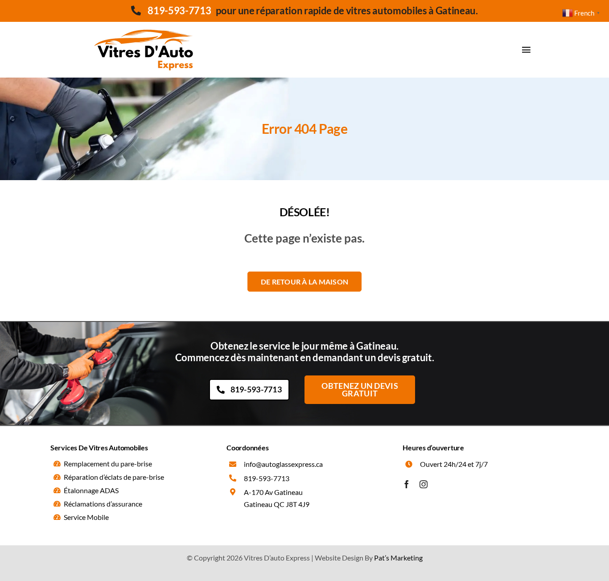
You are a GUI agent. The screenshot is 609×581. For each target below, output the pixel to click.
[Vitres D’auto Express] (144, 25)
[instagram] (424, 484)
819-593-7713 (179, 10)
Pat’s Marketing (398, 557)
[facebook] (407, 484)
